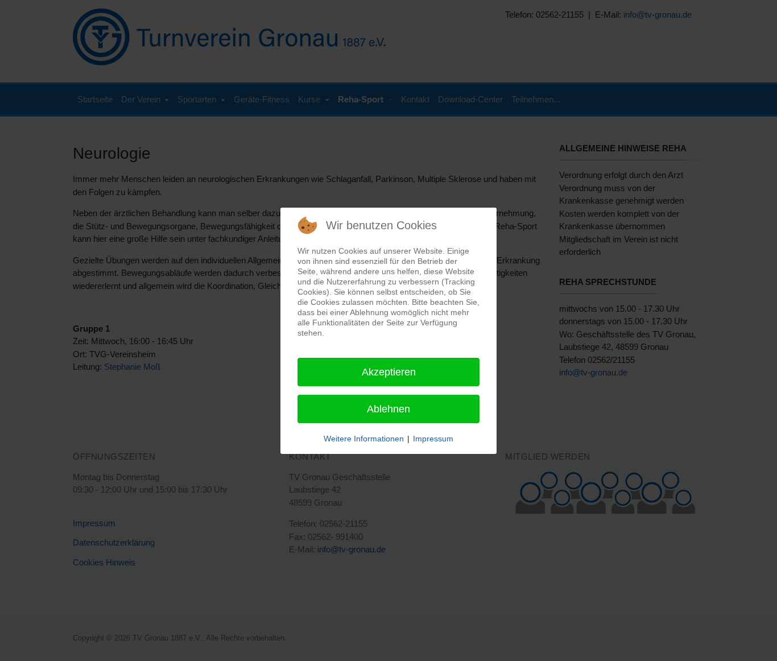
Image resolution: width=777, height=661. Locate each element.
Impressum (433, 438)
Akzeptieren (389, 372)
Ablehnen (388, 409)
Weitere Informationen (364, 438)
